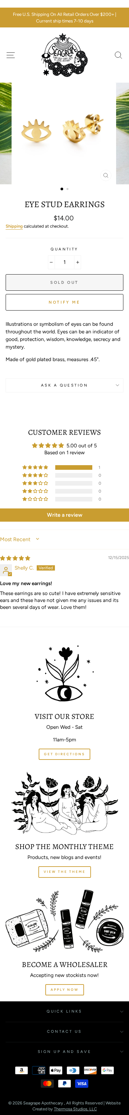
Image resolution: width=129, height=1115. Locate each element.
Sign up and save (64, 1051)
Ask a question (64, 385)
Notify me (64, 302)
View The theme (65, 872)
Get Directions (64, 754)
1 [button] (62, 189)
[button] (35, 467)
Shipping (14, 226)
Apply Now (65, 989)
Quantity (64, 249)
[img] (15, 558)
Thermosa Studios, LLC (75, 1108)
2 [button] (68, 189)
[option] (64, 17)
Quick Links (64, 1011)
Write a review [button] (64, 515)
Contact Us (64, 1031)
